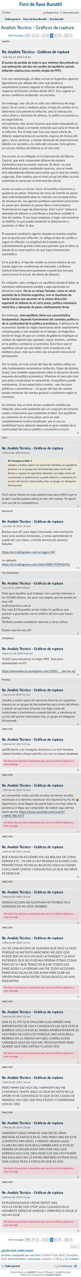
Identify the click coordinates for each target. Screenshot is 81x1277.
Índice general (12, 1266)
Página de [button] (27, 36)
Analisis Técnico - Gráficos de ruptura (37, 28)
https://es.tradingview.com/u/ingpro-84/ (29, 552)
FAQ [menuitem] (7, 12)
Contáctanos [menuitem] (65, 1266)
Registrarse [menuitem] (52, 12)
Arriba (78, 433)
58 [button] (66, 36)
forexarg (16, 461)
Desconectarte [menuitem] (71, 12)
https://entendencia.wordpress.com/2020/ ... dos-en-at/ (39, 671)
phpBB (31, 1272)
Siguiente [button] (71, 36)
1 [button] (37, 36)
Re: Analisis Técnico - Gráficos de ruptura (35, 52)
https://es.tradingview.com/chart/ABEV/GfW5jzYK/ (36, 564)
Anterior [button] (33, 36)
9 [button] (59, 36)
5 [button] (43, 36)
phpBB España (53, 1275)
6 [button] (47, 36)
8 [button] (55, 36)
